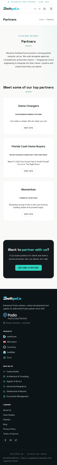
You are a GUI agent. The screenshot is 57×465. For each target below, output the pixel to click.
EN (35, 9)
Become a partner (28, 268)
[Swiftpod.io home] (11, 9)
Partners (6, 419)
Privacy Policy (9, 429)
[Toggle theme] (44, 8)
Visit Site (28, 128)
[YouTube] (10, 440)
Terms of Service (10, 434)
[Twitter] (16, 440)
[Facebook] (5, 440)
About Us (7, 410)
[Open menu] (51, 8)
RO (40, 9)
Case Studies (9, 415)
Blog (5, 424)
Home (41, 19)
